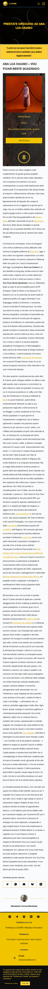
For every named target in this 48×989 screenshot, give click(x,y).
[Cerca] (39, 4)
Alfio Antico (38, 221)
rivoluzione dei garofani (31, 358)
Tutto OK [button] (25, 983)
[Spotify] (24, 916)
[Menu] (43, 3)
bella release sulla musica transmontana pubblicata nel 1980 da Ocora (23, 553)
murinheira (12, 526)
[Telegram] (7, 884)
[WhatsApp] (15, 884)
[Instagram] (9, 916)
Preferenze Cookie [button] (11, 983)
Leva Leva (26, 537)
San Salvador (28, 733)
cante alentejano (22, 514)
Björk (5, 400)
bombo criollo (31, 619)
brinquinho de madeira (22, 623)
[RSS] (31, 916)
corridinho (7, 530)
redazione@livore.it (27, 960)
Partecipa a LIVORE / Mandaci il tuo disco (24, 928)
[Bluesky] (32, 884)
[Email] (24, 884)
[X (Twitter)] (41, 884)
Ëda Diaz (34, 252)
